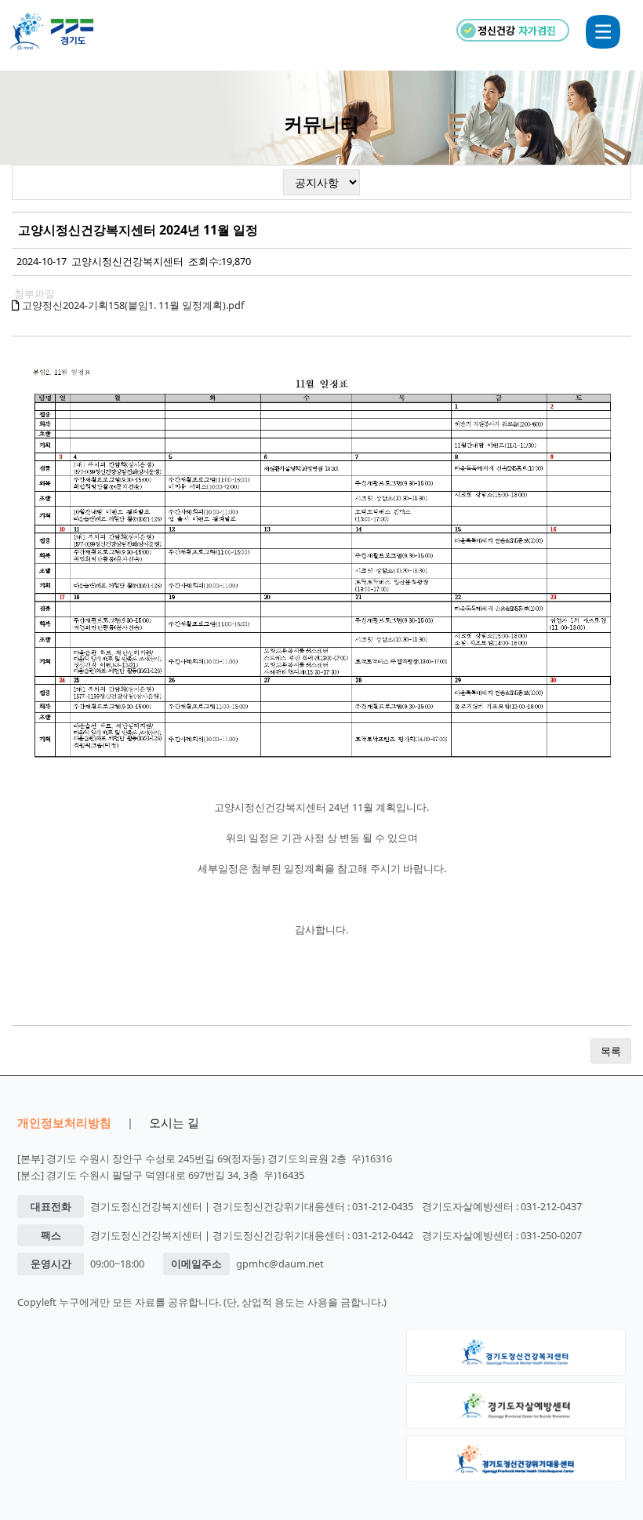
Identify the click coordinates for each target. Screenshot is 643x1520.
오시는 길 (174, 1122)
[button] (603, 31)
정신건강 (517, 30)
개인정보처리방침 (64, 1122)
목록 (611, 1051)
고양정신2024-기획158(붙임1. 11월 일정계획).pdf (133, 305)
